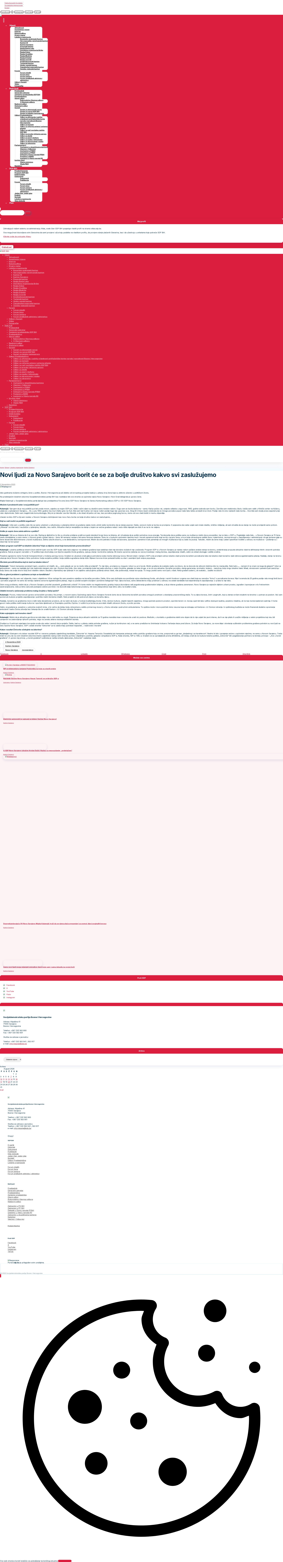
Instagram (10, 997)
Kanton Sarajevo (12, 646)
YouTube (10, 991)
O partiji (11, 1145)
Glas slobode (13, 1154)
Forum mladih (13, 1167)
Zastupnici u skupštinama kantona (22, 1215)
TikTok (10, 1251)
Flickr (8, 994)
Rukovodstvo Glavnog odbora (20, 1199)
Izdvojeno (6, 682)
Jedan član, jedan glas (17, 1156)
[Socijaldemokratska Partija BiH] (4, 16)
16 (16, 1079)
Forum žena (13, 1169)
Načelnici (11, 1217)
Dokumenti (12, 1149)
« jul (1, 1090)
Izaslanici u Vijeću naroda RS (20, 1213)
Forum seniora (14, 1171)
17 (1, 1082)
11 (4, 1079)
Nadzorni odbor (14, 1201)
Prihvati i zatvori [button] (65, 1561)
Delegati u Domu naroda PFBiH (21, 1210)
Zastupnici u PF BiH (16, 1208)
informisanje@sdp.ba (18, 1044)
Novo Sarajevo (11, 650)
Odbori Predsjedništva (17, 1160)
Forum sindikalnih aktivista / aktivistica (23, 1174)
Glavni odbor (13, 1197)
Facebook (10, 985)
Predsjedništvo (14, 1193)
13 (9, 1079)
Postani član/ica (14, 1226)
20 (9, 1082)
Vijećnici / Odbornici (16, 1219)
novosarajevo (27, 650)
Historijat (11, 1147)
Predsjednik (12, 1188)
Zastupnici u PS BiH (16, 1206)
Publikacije (12, 1152)
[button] (5, 11)
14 (11, 1079)
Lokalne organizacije (16, 1163)
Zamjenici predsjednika (17, 1195)
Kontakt (11, 1158)
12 (6, 1079)
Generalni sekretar (15, 1190)
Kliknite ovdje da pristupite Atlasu (17, 236)
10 (1, 1079)
